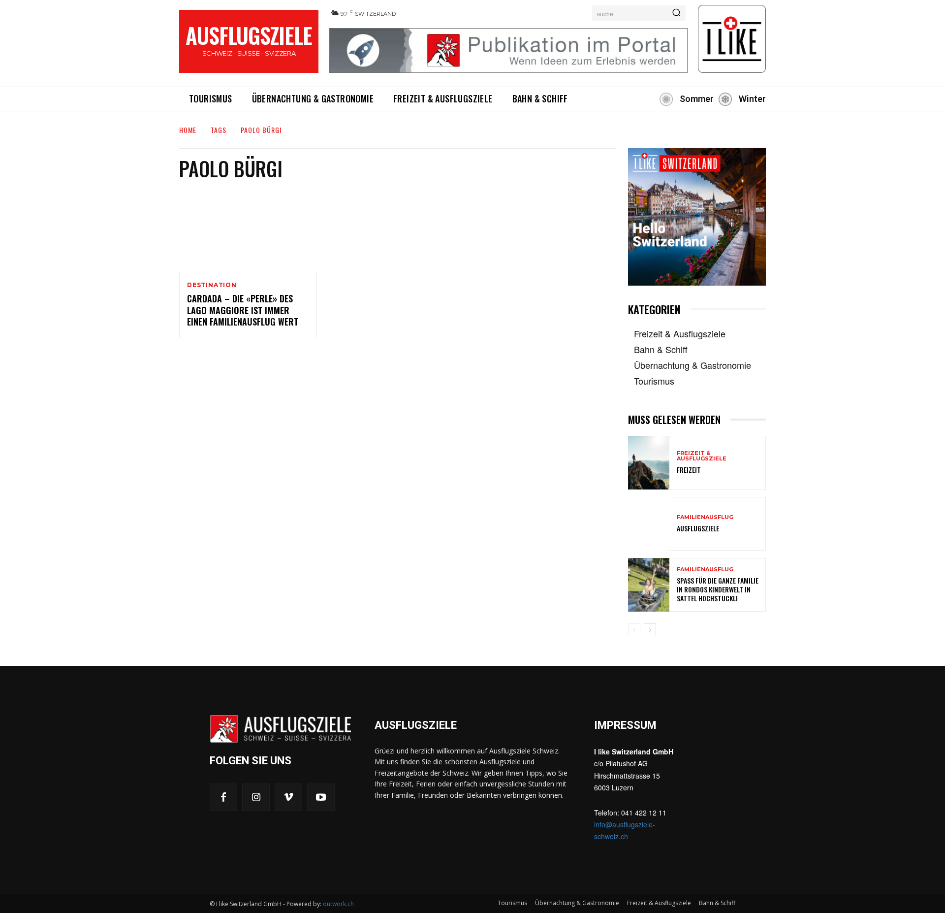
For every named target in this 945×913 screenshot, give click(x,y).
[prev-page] (634, 629)
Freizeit (689, 469)
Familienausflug (705, 517)
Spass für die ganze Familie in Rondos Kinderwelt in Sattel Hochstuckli (717, 589)
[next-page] (650, 629)
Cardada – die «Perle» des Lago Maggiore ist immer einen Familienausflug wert (242, 310)
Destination (212, 285)
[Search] (676, 13)
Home (187, 130)
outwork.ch (338, 904)
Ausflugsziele (698, 528)
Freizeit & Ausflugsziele (701, 456)
